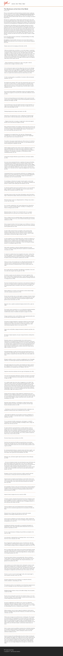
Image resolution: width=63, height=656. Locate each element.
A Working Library (10, 37)
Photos (20, 3)
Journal (13, 3)
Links (17, 3)
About (23, 3)
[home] (7, 3)
